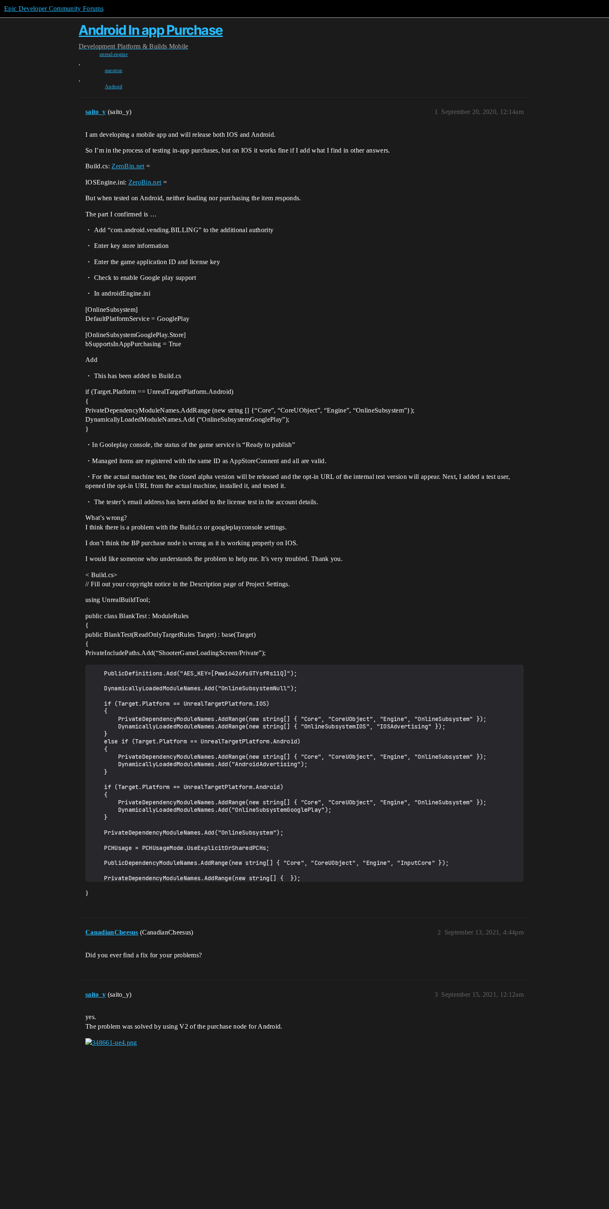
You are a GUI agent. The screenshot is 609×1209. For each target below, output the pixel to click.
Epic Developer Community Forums (54, 8)
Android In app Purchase (151, 30)
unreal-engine (113, 54)
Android (113, 87)
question (114, 70)
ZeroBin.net (128, 166)
